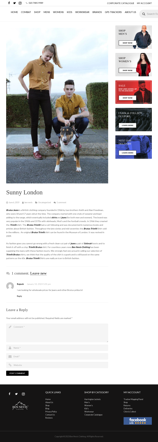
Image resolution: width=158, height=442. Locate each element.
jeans (64, 217)
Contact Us (50, 415)
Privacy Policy (51, 412)
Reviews (49, 418)
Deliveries (128, 408)
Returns (127, 405)
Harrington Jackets (92, 399)
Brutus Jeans (12, 210)
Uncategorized (44, 202)
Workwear (89, 412)
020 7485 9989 (36, 3)
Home (48, 399)
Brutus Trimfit (38, 232)
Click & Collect (130, 412)
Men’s (87, 402)
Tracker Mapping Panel (133, 399)
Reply (19, 296)
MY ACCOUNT (144, 3)
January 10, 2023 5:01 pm (39, 284)
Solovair (88, 243)
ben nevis (28, 202)
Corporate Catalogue (120, 3)
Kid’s (86, 408)
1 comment (61, 202)
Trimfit (13, 225)
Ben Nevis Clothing (81, 247)
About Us (49, 402)
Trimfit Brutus (13, 254)
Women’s (88, 405)
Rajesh (20, 284)
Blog (47, 408)
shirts (54, 217)
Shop (47, 405)
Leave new (38, 273)
